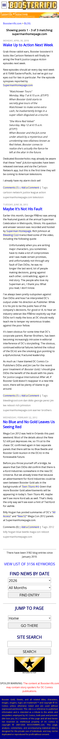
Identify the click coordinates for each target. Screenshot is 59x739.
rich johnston (23, 405)
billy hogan (9, 532)
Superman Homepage (18, 231)
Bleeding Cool (11, 235)
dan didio (28, 400)
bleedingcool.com (13, 400)
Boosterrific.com (12, 23)
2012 (51, 527)
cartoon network (12, 192)
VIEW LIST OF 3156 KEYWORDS (29, 563)
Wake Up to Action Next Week (28, 44)
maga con (35, 532)
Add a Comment (30, 187)
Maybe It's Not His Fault (22, 208)
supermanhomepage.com (17, 197)
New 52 (22, 516)
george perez (42, 400)
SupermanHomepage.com (18, 85)
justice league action (34, 192)
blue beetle (22, 532)
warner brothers (42, 410)
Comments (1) (11, 187)
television (38, 197)
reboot (11, 405)
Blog (27, 23)
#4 (30, 486)
